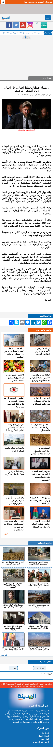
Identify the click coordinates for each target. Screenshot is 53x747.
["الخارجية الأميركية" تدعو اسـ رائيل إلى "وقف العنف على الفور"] (39, 618)
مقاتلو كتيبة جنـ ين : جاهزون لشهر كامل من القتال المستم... (13, 585)
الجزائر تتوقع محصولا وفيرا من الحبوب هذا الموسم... (12, 563)
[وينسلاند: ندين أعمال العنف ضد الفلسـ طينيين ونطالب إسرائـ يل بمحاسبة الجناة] (13, 639)
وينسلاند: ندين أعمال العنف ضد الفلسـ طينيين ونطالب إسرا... (13, 648)
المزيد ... (5, 534)
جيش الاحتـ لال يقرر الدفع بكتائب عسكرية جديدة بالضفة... (13, 628)
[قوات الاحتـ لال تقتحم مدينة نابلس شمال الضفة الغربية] (39, 554)
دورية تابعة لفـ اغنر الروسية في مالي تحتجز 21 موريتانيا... (39, 648)
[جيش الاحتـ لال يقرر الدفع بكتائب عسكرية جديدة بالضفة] (13, 618)
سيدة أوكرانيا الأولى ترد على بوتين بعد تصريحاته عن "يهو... (13, 606)
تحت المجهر (47, 78)
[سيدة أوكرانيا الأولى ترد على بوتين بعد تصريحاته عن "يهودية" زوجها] (13, 596)
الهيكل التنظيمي (42, 736)
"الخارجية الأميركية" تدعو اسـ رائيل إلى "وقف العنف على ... (38, 627)
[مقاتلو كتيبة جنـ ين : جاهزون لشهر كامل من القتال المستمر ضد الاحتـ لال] (13, 575)
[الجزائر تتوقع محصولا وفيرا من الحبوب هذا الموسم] (13, 554)
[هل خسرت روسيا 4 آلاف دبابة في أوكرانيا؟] (39, 596)
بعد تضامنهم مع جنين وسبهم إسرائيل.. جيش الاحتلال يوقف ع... (39, 585)
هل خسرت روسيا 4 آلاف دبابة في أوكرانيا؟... (38, 606)
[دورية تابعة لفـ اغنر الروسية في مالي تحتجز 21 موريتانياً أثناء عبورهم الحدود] (39, 639)
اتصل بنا (45, 733)
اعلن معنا (45, 739)
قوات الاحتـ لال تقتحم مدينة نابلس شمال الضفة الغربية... (38, 563)
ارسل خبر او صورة (41, 742)
